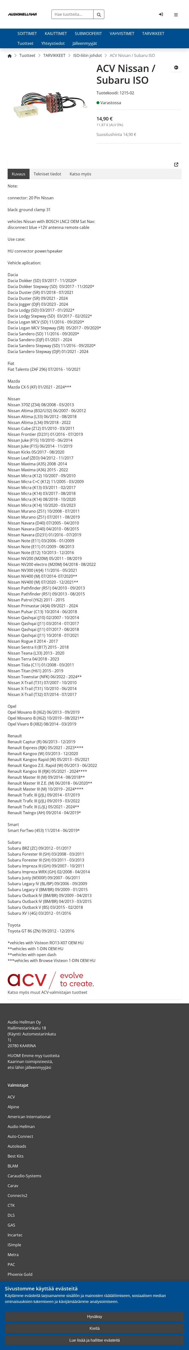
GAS (11, 1225)
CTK (11, 1205)
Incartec (15, 1235)
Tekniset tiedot (47, 174)
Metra (13, 1254)
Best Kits (16, 1156)
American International (29, 1116)
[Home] (10, 55)
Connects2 (17, 1195)
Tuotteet (25, 43)
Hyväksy (94, 1317)
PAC (11, 1264)
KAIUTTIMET (56, 33)
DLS (11, 1215)
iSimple (14, 1245)
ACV (11, 1097)
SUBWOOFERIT (88, 33)
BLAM (13, 1166)
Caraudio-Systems (24, 1176)
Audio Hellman (21, 1126)
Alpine (13, 1107)
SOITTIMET (27, 33)
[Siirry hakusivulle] (98, 14)
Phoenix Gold (20, 1274)
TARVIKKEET (153, 33)
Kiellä (95, 1328)
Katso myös (80, 174)
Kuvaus (18, 174)
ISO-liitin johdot (87, 55)
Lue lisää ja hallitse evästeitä (94, 1340)
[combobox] (72, 14)
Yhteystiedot (53, 43)
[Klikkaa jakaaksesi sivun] (176, 164)
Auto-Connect (20, 1136)
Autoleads (17, 1146)
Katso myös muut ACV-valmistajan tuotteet (47, 992)
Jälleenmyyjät (85, 43)
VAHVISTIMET (122, 33)
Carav (13, 1185)
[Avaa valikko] (176, 14)
